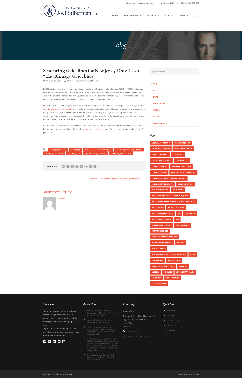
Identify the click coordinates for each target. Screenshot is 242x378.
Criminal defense (159, 172)
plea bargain (157, 260)
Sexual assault (172, 278)
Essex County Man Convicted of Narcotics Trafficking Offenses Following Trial (100, 357)
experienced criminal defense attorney (59, 109)
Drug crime (178, 190)
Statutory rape (159, 284)
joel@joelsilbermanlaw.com (140, 3)
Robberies (183, 266)
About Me (151, 15)
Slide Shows (159, 103)
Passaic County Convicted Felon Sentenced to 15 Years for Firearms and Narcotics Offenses (102, 312)
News (155, 97)
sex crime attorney (185, 272)
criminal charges (159, 166)
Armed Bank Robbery (161, 149)
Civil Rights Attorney (161, 160)
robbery (155, 272)
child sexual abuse (160, 155)
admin (70, 81)
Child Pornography (183, 149)
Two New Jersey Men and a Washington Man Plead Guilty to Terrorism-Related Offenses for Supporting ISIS (101, 330)
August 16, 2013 (53, 81)
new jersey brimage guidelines (129, 149)
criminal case (182, 160)
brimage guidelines (58, 149)
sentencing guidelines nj (120, 153)
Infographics (160, 123)
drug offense (158, 207)
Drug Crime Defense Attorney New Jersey (170, 196)
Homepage (171, 310)
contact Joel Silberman (94, 129)
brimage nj (75, 149)
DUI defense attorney (161, 219)
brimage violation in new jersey (98, 149)
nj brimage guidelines (54, 153)
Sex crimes (156, 278)
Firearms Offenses (160, 231)
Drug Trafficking (176, 207)
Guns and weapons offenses (164, 237)
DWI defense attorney (161, 225)
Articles (157, 90)
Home (115, 15)
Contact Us (184, 15)
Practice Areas (131, 15)
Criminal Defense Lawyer (163, 184)
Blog (167, 15)
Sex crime (167, 272)
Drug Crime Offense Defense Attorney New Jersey (173, 201)
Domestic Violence (160, 190)
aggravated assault (161, 143)
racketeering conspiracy (163, 266)
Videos (156, 110)
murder (180, 243)
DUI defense (190, 213)
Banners (157, 116)
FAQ (155, 83)
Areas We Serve (174, 330)
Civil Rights (178, 155)
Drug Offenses (86, 81)
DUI (178, 213)
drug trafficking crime (162, 213)
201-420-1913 (168, 3)
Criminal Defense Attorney (183, 172)
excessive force (182, 225)
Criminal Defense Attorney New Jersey (169, 178)
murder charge (159, 248)
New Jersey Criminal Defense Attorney (169, 254)
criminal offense (185, 184)
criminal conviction (181, 166)
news (192, 254)
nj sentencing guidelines (95, 153)
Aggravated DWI (182, 143)
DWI (177, 219)
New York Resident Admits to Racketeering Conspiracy (99, 321)
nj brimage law (74, 153)
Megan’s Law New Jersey (162, 243)
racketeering (174, 260)
